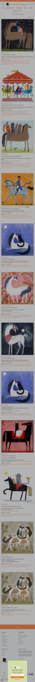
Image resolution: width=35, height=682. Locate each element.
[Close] (25, 657)
